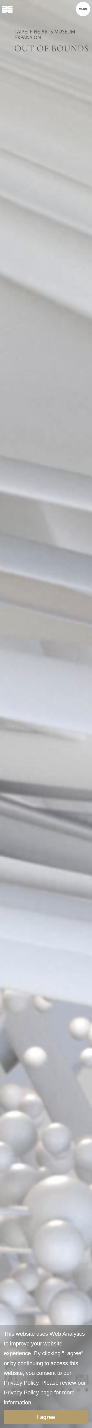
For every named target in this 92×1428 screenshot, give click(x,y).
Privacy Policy (21, 1392)
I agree (46, 1417)
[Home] (7, 9)
